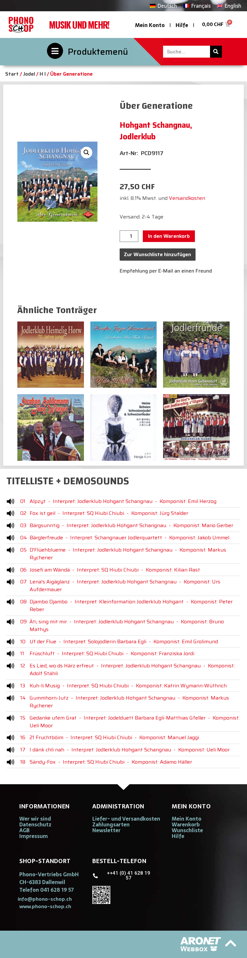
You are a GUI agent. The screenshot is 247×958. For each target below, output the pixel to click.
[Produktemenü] (55, 51)
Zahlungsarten (111, 824)
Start (12, 74)
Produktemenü (98, 52)
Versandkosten (187, 198)
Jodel (29, 74)
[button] (86, 152)
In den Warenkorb (169, 236)
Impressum (33, 836)
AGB (24, 830)
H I (43, 74)
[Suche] (216, 52)
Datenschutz (35, 824)
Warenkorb (186, 824)
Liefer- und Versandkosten (126, 819)
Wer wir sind (35, 819)
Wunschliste (187, 830)
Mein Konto (150, 25)
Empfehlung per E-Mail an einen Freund (166, 271)
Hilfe (182, 25)
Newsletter (106, 830)
